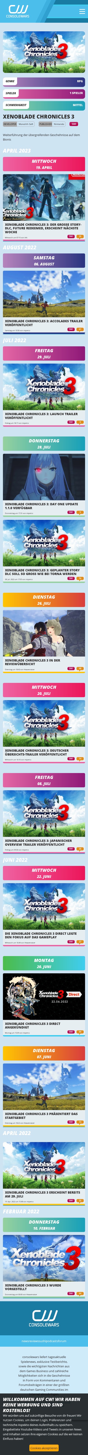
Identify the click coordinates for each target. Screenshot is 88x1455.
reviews (34, 1341)
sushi (42, 1341)
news (25, 1341)
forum (62, 1341)
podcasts (52, 1341)
